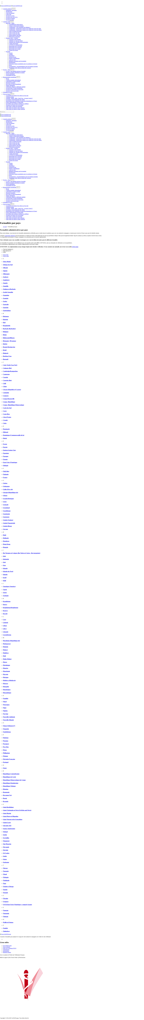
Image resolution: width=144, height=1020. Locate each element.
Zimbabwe (6, 931)
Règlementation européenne (9, 77)
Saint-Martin (7, 813)
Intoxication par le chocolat (15, 46)
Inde (4, 556)
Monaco (5, 683)
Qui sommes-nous (7, 945)
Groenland (6, 508)
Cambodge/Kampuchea (10, 371)
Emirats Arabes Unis (9, 450)
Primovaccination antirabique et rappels (15, 72)
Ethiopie (5, 465)
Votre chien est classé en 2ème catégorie (15, 109)
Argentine (6, 295)
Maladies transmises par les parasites (17, 61)
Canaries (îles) (7, 380)
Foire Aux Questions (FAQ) (9, 948)
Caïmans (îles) (7, 368)
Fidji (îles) (6, 471)
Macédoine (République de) (11, 640)
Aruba (5, 301)
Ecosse (5, 444)
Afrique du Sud (8, 264)
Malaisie (5, 647)
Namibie (5, 698)
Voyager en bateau (10, 18)
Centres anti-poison (13, 43)
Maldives (6, 653)
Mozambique (7, 692)
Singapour (6, 841)
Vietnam (5, 916)
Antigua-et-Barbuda (9, 289)
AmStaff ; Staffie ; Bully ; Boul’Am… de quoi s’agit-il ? (19, 98)
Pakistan (5, 738)
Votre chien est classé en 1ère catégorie (15, 107)
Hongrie (5, 547)
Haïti (4, 535)
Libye (5, 629)
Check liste (8, 14)
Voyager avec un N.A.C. (12, 17)
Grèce (5, 501)
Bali (4, 322)
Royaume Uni (7, 795)
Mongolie (6, 686)
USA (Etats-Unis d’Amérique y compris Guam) (17, 904)
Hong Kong (6, 544)
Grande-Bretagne (8, 498)
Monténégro (6, 689)
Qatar (5, 768)
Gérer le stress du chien (14, 34)
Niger (4, 708)
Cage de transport (10, 13)
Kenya (5, 604)
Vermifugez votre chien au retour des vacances (20, 67)
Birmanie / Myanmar (9, 341)
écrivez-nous (75, 246)
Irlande (5, 568)
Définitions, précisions (11, 10)
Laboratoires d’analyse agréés (13, 81)
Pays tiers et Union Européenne (13, 84)
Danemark (6, 429)
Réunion (5, 789)
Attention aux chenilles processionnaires (18, 42)
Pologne (5, 756)
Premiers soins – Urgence (12, 38)
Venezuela (6, 913)
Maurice (5, 668)
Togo (4, 883)
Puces (10, 65)
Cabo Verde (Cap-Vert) (10, 365)
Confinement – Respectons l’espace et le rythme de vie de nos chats (25, 28)
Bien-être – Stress (10, 23)
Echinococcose (12, 57)
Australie (6, 304)
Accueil (5, 226)
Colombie (6, 392)
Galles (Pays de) (8, 489)
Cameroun (6, 374)
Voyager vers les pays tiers (12, 90)
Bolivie (5, 344)
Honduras (6, 541)
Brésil (4, 350)
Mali (4, 656)
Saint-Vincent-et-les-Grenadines (12, 819)
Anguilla (5, 286)
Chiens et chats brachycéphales (16, 26)
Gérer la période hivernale (15, 31)
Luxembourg (7, 635)
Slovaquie (6, 847)
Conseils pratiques (7, 8)
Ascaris (11, 53)
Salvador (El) (7, 825)
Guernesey (6, 517)
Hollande (6, 538)
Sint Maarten (7, 844)
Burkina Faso (7, 356)
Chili (4, 383)
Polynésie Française (9, 759)
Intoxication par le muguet (15, 47)
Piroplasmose (12, 62)
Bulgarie (5, 353)
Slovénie (5, 850)
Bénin (5, 335)
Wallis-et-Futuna (8, 922)
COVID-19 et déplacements (15, 44)
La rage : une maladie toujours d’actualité (16, 71)
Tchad (5, 874)
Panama (5, 741)
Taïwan (5, 868)
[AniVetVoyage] (5, 114)
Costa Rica (6, 414)
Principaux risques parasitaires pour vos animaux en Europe (23, 63)
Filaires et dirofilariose (14, 58)
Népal (5, 701)
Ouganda (6, 729)
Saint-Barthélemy (8, 807)
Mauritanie (6, 671)
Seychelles (6, 838)
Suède (5, 856)
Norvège (5, 714)
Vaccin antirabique (10, 74)
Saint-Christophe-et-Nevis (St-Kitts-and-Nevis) (17, 810)
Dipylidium (11, 55)
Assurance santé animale (15, 39)
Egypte (5, 447)
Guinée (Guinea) (8, 520)
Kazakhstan (6, 601)
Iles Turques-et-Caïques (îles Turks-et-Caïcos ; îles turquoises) (21, 553)
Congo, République (9, 402)
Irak (4, 562)
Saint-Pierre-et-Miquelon (10, 816)
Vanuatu (5, 910)
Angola (5, 283)
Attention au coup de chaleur (16, 40)
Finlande (5, 474)
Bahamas (6, 316)
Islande (5, 574)
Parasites (8, 51)
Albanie (5, 267)
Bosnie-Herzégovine (9, 347)
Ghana (5, 495)
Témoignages (6, 949)
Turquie (5, 892)
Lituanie (5, 632)
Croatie (5, 420)
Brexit (7, 78)
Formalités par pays (7, 92)
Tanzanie (6, 871)
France (5, 477)
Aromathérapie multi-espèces (16, 24)
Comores (5, 396)
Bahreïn (5, 319)
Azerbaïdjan (7, 310)
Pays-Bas (6, 747)
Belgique (5, 331)
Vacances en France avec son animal (14, 105)
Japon (5, 589)
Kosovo (5, 610)
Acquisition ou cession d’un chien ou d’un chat (17, 95)
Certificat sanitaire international (13, 80)
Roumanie (6, 792)
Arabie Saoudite (8, 292)
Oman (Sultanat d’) (9, 726)
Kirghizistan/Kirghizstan (10, 607)
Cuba (4, 423)
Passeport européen (10, 82)
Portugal (5, 762)
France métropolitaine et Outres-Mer (14, 102)
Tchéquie (5, 877)
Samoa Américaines (9, 828)
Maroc (5, 662)
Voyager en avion (10, 15)
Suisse (5, 859)
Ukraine (5, 898)
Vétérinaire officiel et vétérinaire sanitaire (15, 86)
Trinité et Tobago (8, 886)
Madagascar (7, 644)
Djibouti (5, 432)
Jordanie (5, 595)
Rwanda (5, 801)
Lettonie (5, 622)
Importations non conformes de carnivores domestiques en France (21, 101)
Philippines (6, 753)
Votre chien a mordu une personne (14, 106)
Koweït (5, 613)
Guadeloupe (6, 511)
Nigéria (5, 711)
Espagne (5, 456)
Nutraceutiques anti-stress (15, 35)
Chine (5, 386)
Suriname (6, 862)
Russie (5, 798)
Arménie (5, 298)
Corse (5, 411)
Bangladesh (6, 325)
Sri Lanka (6, 853)
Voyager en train (10, 19)
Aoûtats (11, 54)
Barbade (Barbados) (9, 328)
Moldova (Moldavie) (9, 680)
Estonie (5, 459)
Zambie (5, 928)
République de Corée (9, 777)
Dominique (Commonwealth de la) (13, 435)
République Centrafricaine (11, 774)
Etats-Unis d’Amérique (10, 462)
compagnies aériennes (10, 235)
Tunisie (5, 889)
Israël (4, 577)
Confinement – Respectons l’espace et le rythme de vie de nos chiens (25, 30)
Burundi (5, 359)
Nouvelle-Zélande (8, 720)
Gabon (5, 483)
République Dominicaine (10, 783)
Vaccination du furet (11, 75)
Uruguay (6, 901)
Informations (6, 951)
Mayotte (5, 674)
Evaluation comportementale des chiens (15, 99)
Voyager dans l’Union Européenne (14, 88)
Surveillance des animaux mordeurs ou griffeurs (17, 103)
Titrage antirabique (10, 85)
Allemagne (6, 274)
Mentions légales (7, 952)
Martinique (6, 665)
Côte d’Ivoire (7, 417)
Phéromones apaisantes (14, 36)
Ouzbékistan (7, 732)
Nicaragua (6, 704)
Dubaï (5, 438)
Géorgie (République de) (10, 492)
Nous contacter (6, 947)
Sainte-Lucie (7, 822)
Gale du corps (12, 59)
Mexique (5, 677)
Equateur (6, 453)
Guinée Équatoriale (9, 523)
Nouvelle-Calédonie (9, 717)
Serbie (5, 835)
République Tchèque (9, 786)
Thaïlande (6, 880)
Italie (4, 580)
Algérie (5, 271)
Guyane (5, 529)
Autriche (5, 307)
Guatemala (6, 514)
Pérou (5, 750)
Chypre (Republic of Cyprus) (12, 389)
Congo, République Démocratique (13, 405)
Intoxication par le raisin (14, 49)
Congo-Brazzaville (8, 399)
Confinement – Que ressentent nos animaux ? (19, 27)
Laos (4, 619)
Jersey (5, 592)
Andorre (5, 277)
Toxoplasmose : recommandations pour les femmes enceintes (23, 66)
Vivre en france (6, 94)
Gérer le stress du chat (14, 32)
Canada (5, 377)
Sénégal (5, 831)
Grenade (5, 504)
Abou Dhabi (7, 261)
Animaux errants (10, 97)
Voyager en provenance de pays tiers (14, 89)
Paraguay (6, 744)
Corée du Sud (7, 408)
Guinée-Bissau (7, 526)
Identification (9, 11)
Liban (5, 625)
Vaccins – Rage (6, 69)
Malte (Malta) (7, 659)
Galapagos (6, 486)
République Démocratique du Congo (14, 780)
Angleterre (6, 280)
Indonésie (6, 559)
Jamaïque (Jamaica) (9, 586)
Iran (4, 565)
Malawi (5, 650)
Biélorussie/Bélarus (9, 338)
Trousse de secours (13, 50)
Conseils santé (6, 21)
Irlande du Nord (8, 571)
